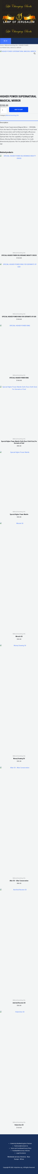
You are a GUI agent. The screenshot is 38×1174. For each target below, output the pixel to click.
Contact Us (25, 1146)
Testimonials (18, 1146)
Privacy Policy (27, 1148)
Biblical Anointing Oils (11, 45)
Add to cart (18, 109)
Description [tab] (4, 122)
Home (2, 45)
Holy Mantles (17, 1143)
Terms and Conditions (17, 1148)
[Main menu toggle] (5, 41)
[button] (34, 53)
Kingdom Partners (26, 1143)
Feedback (15, 1150)
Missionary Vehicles (24, 1150)
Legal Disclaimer (21, 1153)
